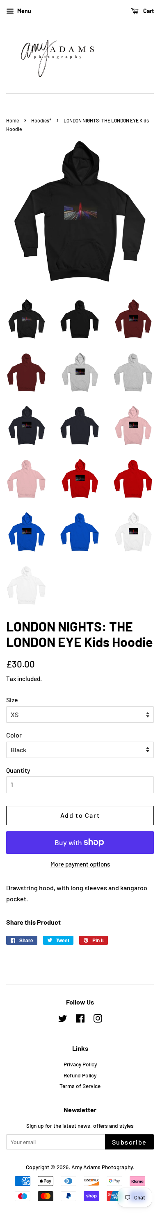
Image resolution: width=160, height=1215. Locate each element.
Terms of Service (80, 1085)
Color (14, 735)
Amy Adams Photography (102, 1166)
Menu (23, 10)
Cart (148, 10)
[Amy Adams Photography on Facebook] (80, 1019)
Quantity (18, 770)
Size (12, 700)
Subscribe (129, 1142)
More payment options (80, 864)
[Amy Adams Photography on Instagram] (97, 1019)
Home (12, 120)
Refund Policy (80, 1075)
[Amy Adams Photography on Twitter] (62, 1019)
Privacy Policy (80, 1064)
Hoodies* (41, 120)
